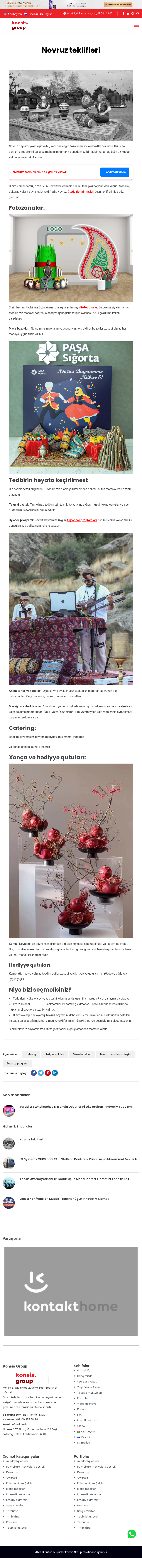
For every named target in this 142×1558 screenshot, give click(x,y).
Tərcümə (12, 1511)
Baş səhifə (83, 1370)
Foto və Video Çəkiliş (19, 1483)
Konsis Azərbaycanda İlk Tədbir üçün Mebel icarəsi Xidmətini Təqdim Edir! (74, 1179)
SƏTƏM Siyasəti (87, 1381)
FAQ (79, 1415)
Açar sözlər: (10, 1054)
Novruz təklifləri (31, 1139)
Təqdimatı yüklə (115, 172)
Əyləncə (11, 1478)
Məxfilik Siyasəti (87, 1420)
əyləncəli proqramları (83, 520)
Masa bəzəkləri (82, 1054)
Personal (11, 1522)
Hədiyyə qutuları (54, 1054)
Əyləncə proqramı (17, 1063)
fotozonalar (89, 307)
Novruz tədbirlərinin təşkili (115, 1054)
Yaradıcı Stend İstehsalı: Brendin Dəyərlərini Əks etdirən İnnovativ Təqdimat (76, 1107)
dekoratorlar (38, 1004)
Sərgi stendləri (15, 1505)
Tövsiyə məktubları (89, 1393)
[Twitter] (41, 1073)
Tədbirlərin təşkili (17, 1528)
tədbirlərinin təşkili (82, 191)
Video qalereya (87, 1404)
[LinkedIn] (55, 1073)
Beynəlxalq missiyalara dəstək (25, 1466)
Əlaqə (81, 1426)
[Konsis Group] (20, 25)
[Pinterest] (48, 1073)
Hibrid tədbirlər (15, 1489)
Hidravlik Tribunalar (17, 1126)
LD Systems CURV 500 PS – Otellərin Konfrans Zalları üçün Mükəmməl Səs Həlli (78, 1159)
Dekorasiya (13, 1472)
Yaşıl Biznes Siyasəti (89, 1387)
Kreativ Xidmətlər (17, 1500)
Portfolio (82, 1398)
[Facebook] (34, 1073)
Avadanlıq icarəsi (17, 1461)
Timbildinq (13, 1516)
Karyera (82, 1409)
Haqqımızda (84, 1376)
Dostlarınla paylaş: (15, 1073)
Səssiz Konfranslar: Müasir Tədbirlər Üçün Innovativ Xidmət (64, 1199)
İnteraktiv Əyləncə (18, 1494)
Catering (31, 1054)
